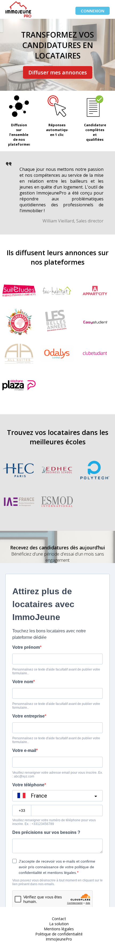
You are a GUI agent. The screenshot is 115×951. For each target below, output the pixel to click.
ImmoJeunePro (59, 939)
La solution (59, 923)
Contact (59, 918)
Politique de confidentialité (59, 933)
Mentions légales (59, 928)
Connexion (92, 10)
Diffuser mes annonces (57, 72)
